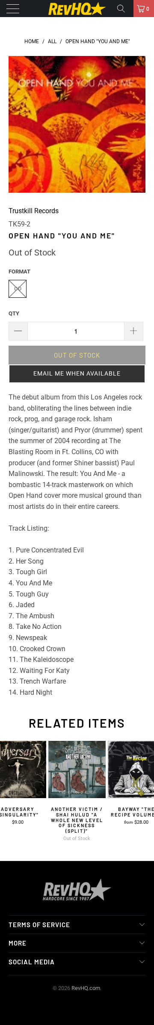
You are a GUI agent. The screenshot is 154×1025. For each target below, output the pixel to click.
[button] (77, 373)
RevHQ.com (85, 988)
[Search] (124, 8)
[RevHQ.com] (77, 8)
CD (17, 288)
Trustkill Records (34, 211)
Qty (14, 313)
